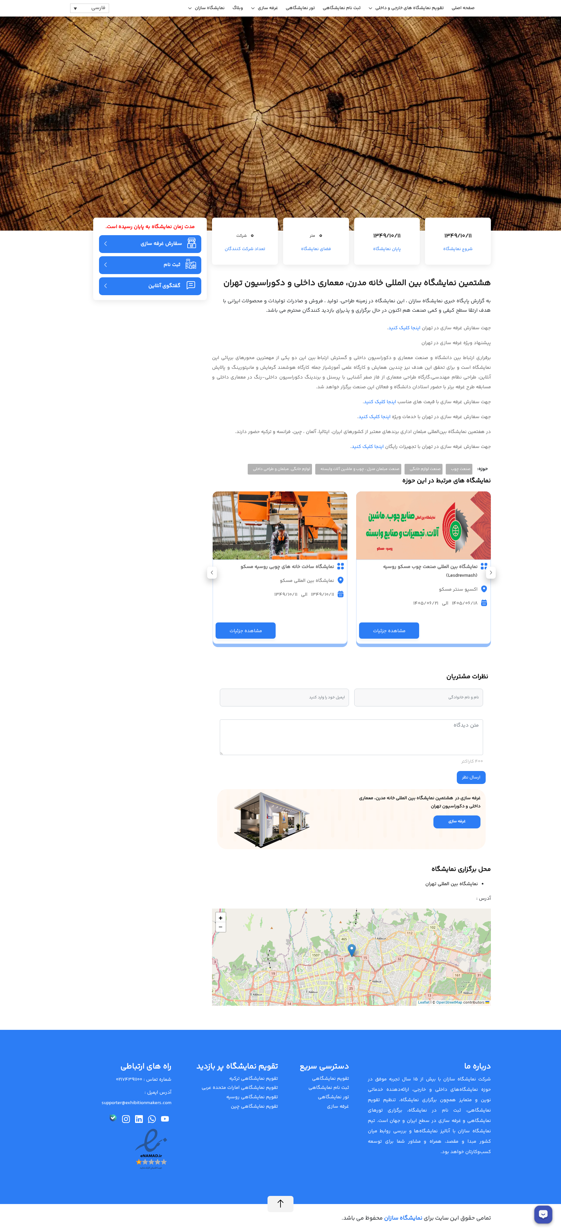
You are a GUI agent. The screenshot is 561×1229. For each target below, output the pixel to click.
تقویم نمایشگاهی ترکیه (253, 1078)
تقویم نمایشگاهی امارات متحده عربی (240, 1087)
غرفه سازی (268, 8)
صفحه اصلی (463, 8)
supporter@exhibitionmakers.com (136, 1103)
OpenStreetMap (449, 1003)
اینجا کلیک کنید (404, 328)
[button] (212, 573)
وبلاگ (237, 8)
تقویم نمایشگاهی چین (254, 1106)
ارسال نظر (471, 777)
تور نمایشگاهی (300, 8)
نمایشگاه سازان (210, 8)
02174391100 (129, 1079)
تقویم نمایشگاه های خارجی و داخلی (409, 8)
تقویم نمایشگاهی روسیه (252, 1097)
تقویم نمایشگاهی (330, 1078)
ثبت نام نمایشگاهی (342, 8)
